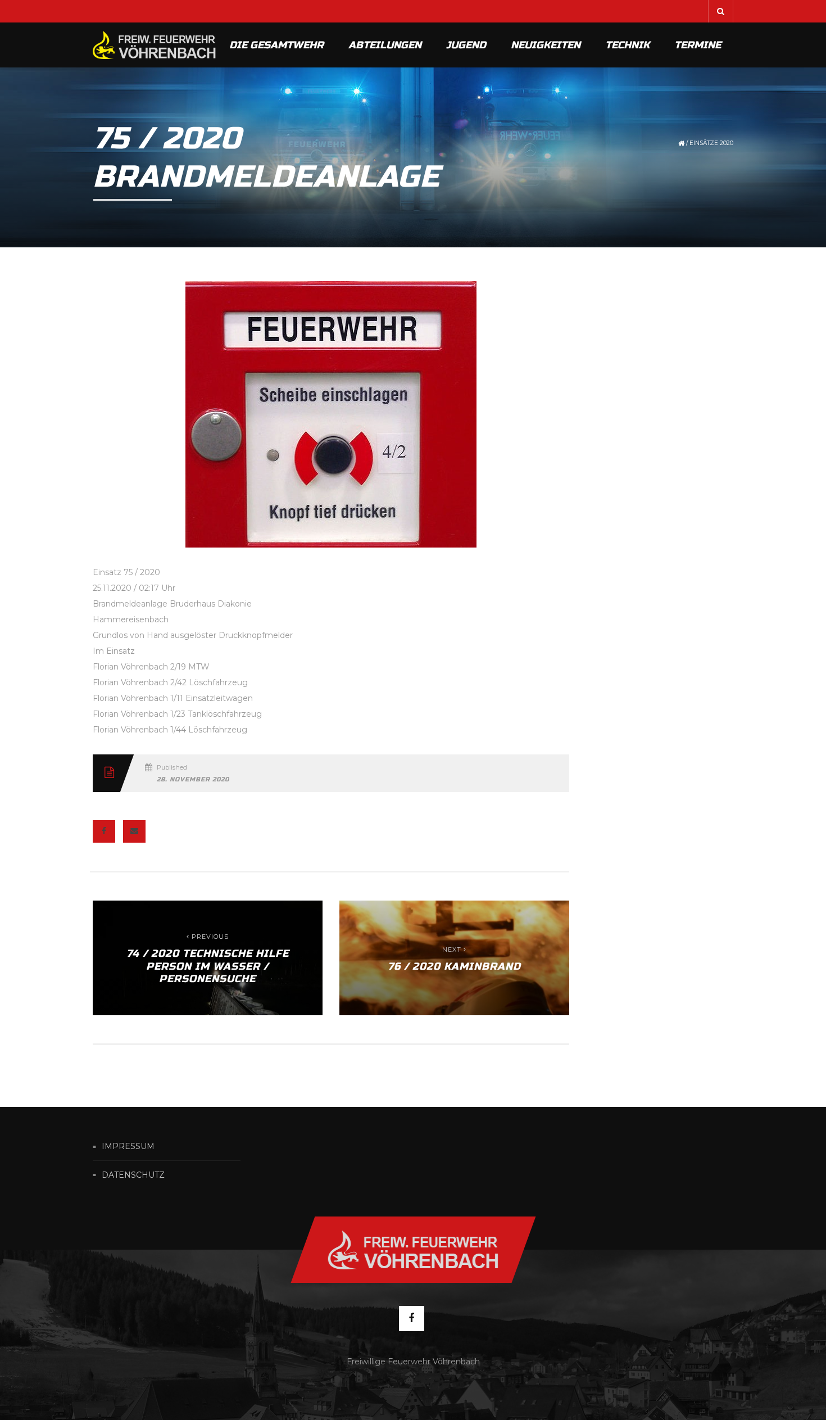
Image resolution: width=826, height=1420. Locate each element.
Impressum (128, 1147)
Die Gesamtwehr (276, 45)
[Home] (154, 44)
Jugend (466, 45)
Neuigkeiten (545, 45)
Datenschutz (133, 1175)
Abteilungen (384, 45)
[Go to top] (413, 1250)
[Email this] (134, 831)
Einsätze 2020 (711, 143)
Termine (697, 45)
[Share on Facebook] (104, 831)
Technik (627, 45)
